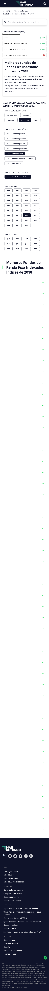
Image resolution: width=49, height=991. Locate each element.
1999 (35, 190)
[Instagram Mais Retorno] (5, 859)
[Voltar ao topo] (45, 958)
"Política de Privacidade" (36, 981)
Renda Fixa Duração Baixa (16, 139)
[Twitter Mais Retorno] (15, 856)
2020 (8, 220)
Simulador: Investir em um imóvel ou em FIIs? (22, 932)
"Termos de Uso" (20, 981)
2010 (26, 205)
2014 (26, 210)
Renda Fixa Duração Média (17, 149)
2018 (26, 215)
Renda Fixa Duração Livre (16, 144)
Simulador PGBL (10, 928)
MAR (26, 239)
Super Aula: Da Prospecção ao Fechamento (21, 908)
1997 (17, 190)
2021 (17, 220)
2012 (8, 210)
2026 (26, 225)
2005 (17, 200)
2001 (17, 195)
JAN (8, 239)
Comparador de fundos (13, 897)
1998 (26, 190)
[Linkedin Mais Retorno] (31, 856)
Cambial (25, 115)
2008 (8, 205)
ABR (35, 239)
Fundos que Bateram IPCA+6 (15, 918)
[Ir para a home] (24, 3)
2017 (17, 215)
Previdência (11, 120)
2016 (8, 215)
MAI (8, 244)
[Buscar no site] (44, 3)
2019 (35, 215)
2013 (17, 210)
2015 (35, 210)
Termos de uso (10, 954)
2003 (35, 195)
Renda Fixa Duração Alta (16, 134)
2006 (26, 200)
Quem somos (9, 940)
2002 (26, 195)
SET (8, 249)
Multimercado (12, 115)
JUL (26, 244)
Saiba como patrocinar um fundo (11, 34)
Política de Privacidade (13, 950)
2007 (35, 200)
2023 (35, 220)
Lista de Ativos (9, 875)
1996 (8, 190)
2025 (17, 225)
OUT (17, 249)
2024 (8, 225)
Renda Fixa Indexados (15, 153)
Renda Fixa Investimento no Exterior (20, 158)
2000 (8, 195)
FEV (17, 239)
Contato (7, 947)
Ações (36, 120)
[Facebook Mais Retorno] (20, 856)
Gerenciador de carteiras (13, 890)
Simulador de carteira (12, 900)
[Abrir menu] (4, 3)
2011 (35, 205)
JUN (17, 244)
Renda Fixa (25, 120)
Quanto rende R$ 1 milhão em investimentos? (22, 921)
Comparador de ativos (13, 893)
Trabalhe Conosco (11, 943)
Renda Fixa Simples (14, 163)
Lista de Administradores (14, 882)
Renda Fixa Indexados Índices (18, 177)
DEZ (35, 249)
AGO (35, 244)
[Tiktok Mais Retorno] (26, 856)
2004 (8, 200)
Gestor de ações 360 (12, 925)
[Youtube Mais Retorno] (10, 856)
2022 (26, 220)
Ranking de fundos (11, 871)
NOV (26, 249)
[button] (25, 283)
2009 (17, 205)
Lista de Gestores (11, 878)
